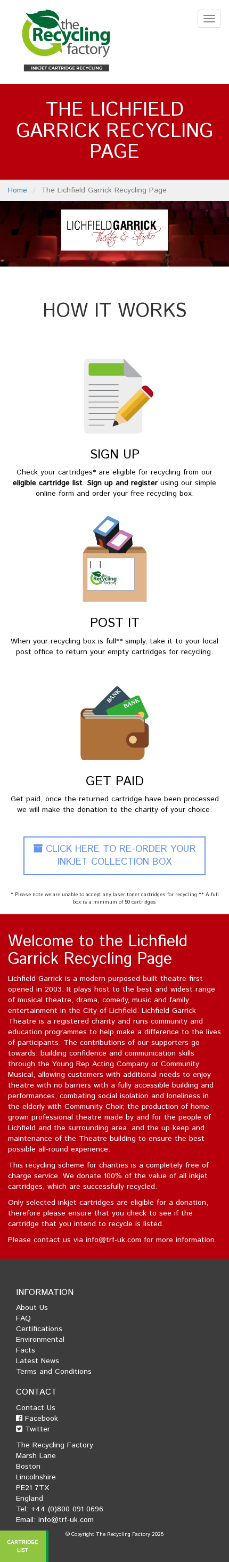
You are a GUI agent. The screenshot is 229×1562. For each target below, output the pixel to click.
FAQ (23, 1318)
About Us (32, 1307)
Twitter (36, 1429)
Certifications (39, 1329)
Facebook (40, 1418)
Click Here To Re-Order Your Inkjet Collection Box (119, 855)
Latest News (37, 1361)
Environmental (40, 1339)
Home (17, 190)
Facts (25, 1350)
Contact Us (35, 1408)
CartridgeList (23, 1546)
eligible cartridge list (48, 483)
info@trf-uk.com (113, 1240)
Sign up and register (122, 483)
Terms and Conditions (54, 1371)
